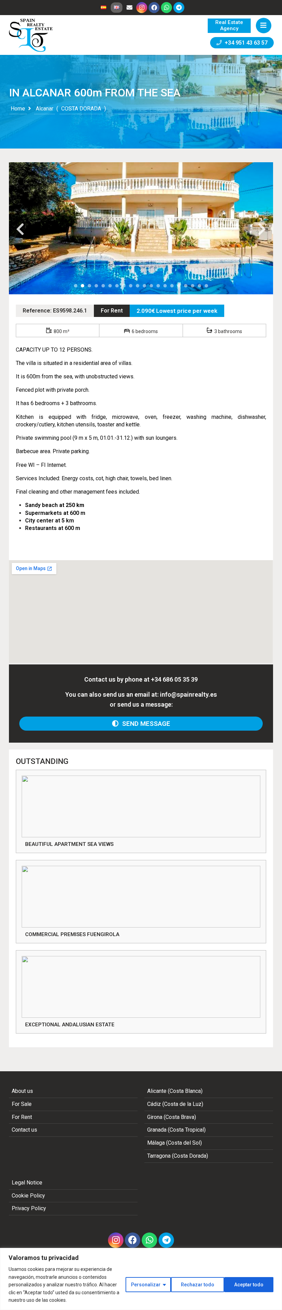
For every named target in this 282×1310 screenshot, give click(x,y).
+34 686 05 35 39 (174, 679)
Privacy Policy (29, 1208)
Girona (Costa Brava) (171, 1117)
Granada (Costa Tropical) (176, 1129)
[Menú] (263, 25)
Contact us (24, 1129)
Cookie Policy (28, 1195)
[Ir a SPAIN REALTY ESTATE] (31, 35)
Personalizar (146, 1284)
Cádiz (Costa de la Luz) (175, 1104)
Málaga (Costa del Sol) (174, 1143)
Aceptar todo (248, 1284)
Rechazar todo (197, 1284)
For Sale (22, 1104)
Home (18, 108)
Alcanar (44, 108)
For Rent (112, 310)
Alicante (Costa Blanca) (175, 1091)
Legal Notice (27, 1182)
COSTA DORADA (81, 108)
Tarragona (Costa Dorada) (177, 1156)
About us (22, 1091)
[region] (141, 1279)
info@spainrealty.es (188, 694)
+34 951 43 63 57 (245, 42)
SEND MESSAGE (144, 724)
